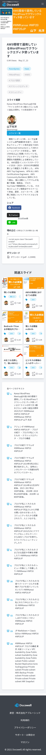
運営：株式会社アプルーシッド (25, 712)
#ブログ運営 (14, 80)
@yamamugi (12, 129)
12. (11, 615)
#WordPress (14, 74)
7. (11, 525)
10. (11, 581)
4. (11, 458)
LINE (14, 222)
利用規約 (25, 720)
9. (11, 565)
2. (11, 427)
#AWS (27, 74)
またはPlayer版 (23, 218)
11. (11, 599)
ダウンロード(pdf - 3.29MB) (23, 256)
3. (11, 445)
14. (11, 643)
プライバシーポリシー (25, 727)
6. (11, 504)
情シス (12, 297)
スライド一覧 (15, 133)
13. (11, 631)
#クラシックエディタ (18, 86)
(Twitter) (14, 215)
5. (11, 479)
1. (11, 393)
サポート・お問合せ (25, 734)
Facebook (16, 207)
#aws (27, 68)
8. (11, 550)
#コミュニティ (15, 92)
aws (33, 299)
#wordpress (14, 68)
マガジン (25, 742)
